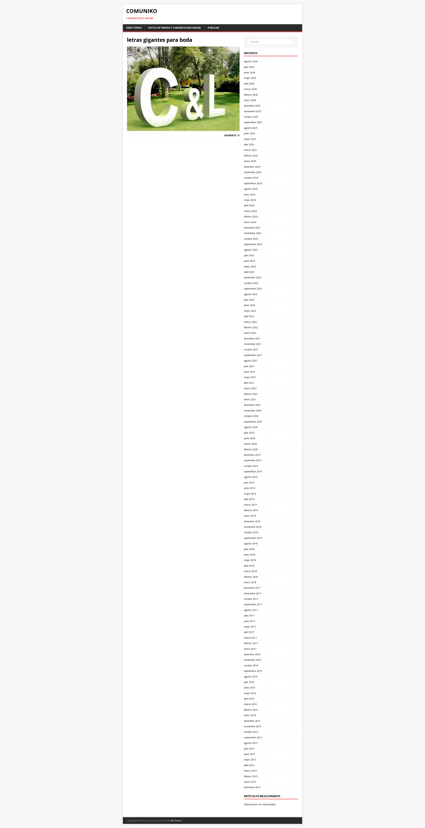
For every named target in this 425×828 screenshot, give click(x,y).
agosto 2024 (250, 188)
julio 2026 (249, 67)
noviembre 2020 (252, 410)
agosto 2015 (250, 743)
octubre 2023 (251, 238)
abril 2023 (249, 272)
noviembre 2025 (252, 111)
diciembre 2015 (252, 720)
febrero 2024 (251, 216)
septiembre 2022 (253, 288)
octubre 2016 (251, 665)
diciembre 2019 (252, 454)
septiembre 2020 (253, 421)
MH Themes (176, 820)
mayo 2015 (250, 759)
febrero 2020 (251, 449)
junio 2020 (249, 438)
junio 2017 (249, 621)
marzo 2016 (250, 704)
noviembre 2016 (252, 659)
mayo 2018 (250, 560)
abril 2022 (249, 316)
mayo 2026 (250, 77)
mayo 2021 (250, 377)
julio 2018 (249, 549)
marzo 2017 (250, 637)
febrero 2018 (251, 576)
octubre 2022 (251, 283)
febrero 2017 (251, 643)
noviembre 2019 (252, 460)
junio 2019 (249, 488)
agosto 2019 (250, 476)
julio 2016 (249, 682)
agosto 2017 (250, 610)
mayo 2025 (250, 139)
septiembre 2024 (253, 183)
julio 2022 (249, 299)
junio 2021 (249, 371)
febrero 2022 (251, 327)
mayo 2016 (250, 693)
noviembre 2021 (252, 344)
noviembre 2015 (252, 726)
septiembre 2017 (253, 604)
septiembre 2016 (253, 670)
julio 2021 (249, 366)
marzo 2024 (250, 211)
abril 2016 (249, 698)
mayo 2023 (250, 266)
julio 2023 (249, 255)
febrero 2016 (251, 709)
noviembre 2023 (252, 233)
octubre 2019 (251, 466)
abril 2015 (249, 765)
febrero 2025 (251, 155)
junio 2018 (249, 554)
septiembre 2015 (253, 737)
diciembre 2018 (252, 521)
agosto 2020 (250, 427)
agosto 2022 (250, 294)
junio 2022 (249, 305)
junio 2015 (249, 754)
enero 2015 (250, 781)
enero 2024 (250, 222)
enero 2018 (250, 582)
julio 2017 (249, 615)
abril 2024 (249, 205)
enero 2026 (250, 100)
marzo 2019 (250, 504)
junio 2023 (249, 260)
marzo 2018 (250, 571)
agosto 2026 (250, 61)
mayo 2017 (250, 626)
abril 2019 (249, 499)
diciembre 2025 (252, 105)
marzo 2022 (250, 321)
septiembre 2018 (253, 538)
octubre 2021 (251, 349)
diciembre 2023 (252, 227)
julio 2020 (249, 432)
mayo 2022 (250, 310)
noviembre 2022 (252, 277)
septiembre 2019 (253, 471)
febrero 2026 (251, 94)
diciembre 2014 (252, 787)
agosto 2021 (250, 360)
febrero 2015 (251, 776)
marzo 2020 (250, 443)
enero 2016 (250, 715)
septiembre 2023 (253, 244)
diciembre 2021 (252, 338)
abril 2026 (249, 83)
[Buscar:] (271, 42)
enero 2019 (250, 515)
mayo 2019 (250, 493)
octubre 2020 (251, 416)
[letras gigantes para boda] (183, 129)
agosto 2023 (250, 249)
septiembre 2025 (253, 122)
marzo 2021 (250, 388)
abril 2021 (249, 382)
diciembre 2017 (252, 587)
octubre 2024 (251, 177)
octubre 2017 (251, 598)
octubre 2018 (251, 532)
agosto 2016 (250, 676)
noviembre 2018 (252, 526)
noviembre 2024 (252, 172)
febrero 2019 (251, 510)
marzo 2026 (250, 89)
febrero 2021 (251, 393)
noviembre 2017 (252, 593)
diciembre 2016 (252, 654)
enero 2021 (250, 399)
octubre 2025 (251, 116)
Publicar (213, 27)
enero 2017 (250, 648)
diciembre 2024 (252, 166)
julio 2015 (249, 748)
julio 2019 (249, 482)
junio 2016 (249, 687)
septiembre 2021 (253, 355)
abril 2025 (249, 144)
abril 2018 (249, 565)
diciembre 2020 (252, 404)
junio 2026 (249, 72)
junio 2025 (249, 133)
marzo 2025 (250, 150)
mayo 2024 (250, 199)
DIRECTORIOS (134, 27)
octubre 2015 (251, 731)
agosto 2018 (250, 543)
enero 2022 (250, 332)
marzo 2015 (250, 770)
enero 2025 (250, 161)
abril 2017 (249, 632)
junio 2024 (249, 194)
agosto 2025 (250, 127)
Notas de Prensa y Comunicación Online (174, 27)
